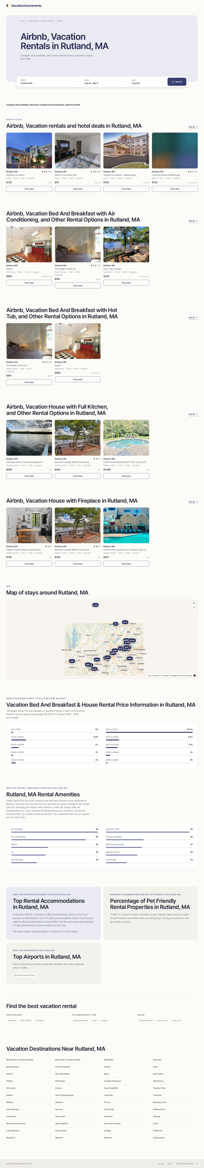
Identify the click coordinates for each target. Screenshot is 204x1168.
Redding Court (159, 1102)
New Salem (158, 1074)
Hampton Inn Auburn (15, 175)
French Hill (109, 1109)
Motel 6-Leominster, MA (65, 175)
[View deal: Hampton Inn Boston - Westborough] (126, 150)
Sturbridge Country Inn (65, 269)
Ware (155, 1067)
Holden (9, 1095)
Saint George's (13, 1109)
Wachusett (60, 1116)
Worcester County (112, 1123)
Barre (106, 1074)
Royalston (10, 1137)
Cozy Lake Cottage (112, 269)
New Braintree (12, 1067)
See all (193, 127)
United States (33, 21)
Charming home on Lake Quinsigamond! (24, 462)
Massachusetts (48, 21)
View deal (29, 189)
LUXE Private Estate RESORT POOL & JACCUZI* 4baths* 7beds (132, 462)
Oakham (59, 1102)
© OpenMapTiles (165, 675)
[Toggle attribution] (194, 675)
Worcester (11, 1088)
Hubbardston (159, 1109)
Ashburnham (159, 1137)
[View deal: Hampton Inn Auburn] (29, 150)
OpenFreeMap (153, 675)
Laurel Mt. (108, 1095)
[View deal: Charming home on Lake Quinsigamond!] (29, 437)
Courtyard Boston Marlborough (166, 175)
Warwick (59, 1137)
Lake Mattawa (12, 1130)
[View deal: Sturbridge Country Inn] (78, 244)
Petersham (60, 1081)
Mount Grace (61, 1130)
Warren (9, 1074)
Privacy (161, 1164)
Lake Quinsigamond (64, 1095)
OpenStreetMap (186, 675)
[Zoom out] (194, 607)
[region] (102, 639)
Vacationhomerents (26, 6)
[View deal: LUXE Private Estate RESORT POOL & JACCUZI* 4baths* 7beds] (126, 437)
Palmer (107, 1067)
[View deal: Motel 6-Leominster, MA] (78, 150)
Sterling (156, 1116)
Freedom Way (159, 1088)
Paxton (107, 1102)
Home (23, 21)
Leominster (11, 1116)
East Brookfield (111, 1088)
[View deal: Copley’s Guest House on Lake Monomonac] (29, 525)
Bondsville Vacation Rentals (67, 1059)
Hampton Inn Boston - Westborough (119, 175)
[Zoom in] (194, 603)
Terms (169, 1164)
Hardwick (157, 1059)
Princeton (108, 1116)
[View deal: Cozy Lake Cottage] (126, 244)
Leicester (157, 1095)
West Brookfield (62, 1074)
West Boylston (61, 1123)
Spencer (59, 1109)
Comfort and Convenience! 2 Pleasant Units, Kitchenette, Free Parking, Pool (137, 549)
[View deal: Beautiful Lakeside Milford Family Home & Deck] (78, 437)
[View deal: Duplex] (29, 244)
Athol (155, 1123)
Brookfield (108, 1059)
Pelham (9, 1081)
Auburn (58, 1088)
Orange (107, 1130)
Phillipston (157, 1130)
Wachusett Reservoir (15, 1123)
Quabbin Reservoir (112, 1081)
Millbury (9, 1102)
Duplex (9, 269)
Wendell (107, 1137)
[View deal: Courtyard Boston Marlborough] (175, 150)
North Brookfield (62, 1067)
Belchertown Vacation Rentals (19, 1059)
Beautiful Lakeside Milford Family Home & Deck (76, 462)
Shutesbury (158, 1081)
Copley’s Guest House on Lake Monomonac (25, 549)
